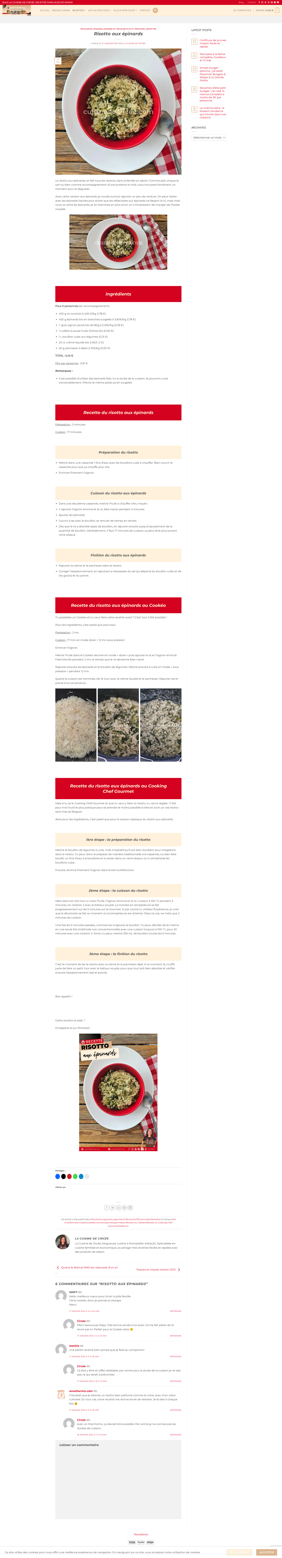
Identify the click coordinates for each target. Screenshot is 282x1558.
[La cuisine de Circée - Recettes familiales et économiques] (18, 10)
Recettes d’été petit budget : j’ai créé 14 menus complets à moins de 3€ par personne (213, 94)
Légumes (97, 29)
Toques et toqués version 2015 (156, 1269)
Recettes (78, 10)
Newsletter (141, 1534)
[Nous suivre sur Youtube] (278, 2)
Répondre (175, 1311)
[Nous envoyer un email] (272, 2)
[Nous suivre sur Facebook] (259, 2)
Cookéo (83, 1222)
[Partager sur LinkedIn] (130, 1207)
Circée (81, 1321)
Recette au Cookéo (136, 1222)
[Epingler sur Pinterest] (124, 1207)
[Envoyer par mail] (118, 1207)
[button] (242, 10)
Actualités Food (98, 10)
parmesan (119, 1222)
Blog (241, 2)
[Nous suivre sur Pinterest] (275, 2)
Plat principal (137, 29)
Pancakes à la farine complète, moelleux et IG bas (213, 57)
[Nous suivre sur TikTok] (265, 2)
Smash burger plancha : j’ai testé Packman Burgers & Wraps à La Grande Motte (213, 74)
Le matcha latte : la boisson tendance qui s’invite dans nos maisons (213, 112)
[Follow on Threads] (269, 2)
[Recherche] (155, 10)
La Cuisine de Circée (134, 43)
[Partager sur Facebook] (106, 1207)
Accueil (45, 10)
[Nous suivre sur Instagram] (262, 2)
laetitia (74, 1345)
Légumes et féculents (115, 29)
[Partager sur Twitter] (112, 1207)
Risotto (121, 1226)
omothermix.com (81, 1391)
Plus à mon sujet (124, 10)
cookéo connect (96, 1222)
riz (127, 1226)
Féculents (86, 29)
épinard (109, 1222)
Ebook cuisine (61, 10)
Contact (252, 2)
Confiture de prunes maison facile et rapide (213, 43)
